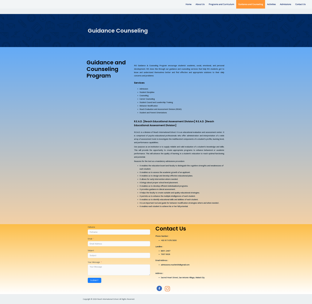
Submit (94, 280)
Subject (91, 250)
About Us (200, 4)
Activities (271, 4)
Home (188, 4)
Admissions (285, 4)
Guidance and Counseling (250, 4)
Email (90, 238)
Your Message (94, 262)
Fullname (91, 227)
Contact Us (300, 4)
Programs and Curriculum (221, 4)
